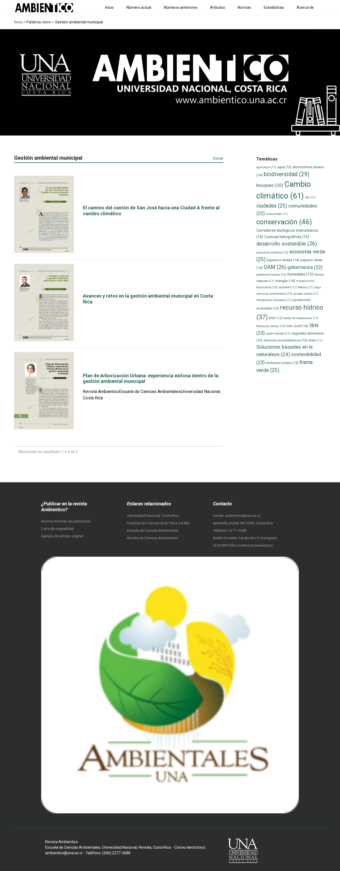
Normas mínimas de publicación (66, 521)
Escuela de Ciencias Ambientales (152, 530)
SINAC (315, 340)
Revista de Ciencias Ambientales (152, 538)
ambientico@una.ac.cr (243, 516)
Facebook (247, 538)
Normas (244, 7)
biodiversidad (286, 174)
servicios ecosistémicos (285, 340)
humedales (300, 274)
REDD (275, 318)
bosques (269, 185)
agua (284, 167)
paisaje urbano (305, 293)
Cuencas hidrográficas (286, 237)
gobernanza (304, 267)
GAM (275, 267)
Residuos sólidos (271, 326)
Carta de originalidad (57, 529)
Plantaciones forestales (274, 300)
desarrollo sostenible (286, 244)
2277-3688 (237, 530)
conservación (284, 222)
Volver (218, 158)
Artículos (217, 7)
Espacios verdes (283, 260)
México (305, 287)
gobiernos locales (271, 274)
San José (297, 326)
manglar (285, 281)
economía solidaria (272, 252)
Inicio (109, 7)
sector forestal (278, 333)
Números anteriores (180, 7)
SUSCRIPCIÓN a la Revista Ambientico (243, 545)
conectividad (277, 214)
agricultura (266, 167)
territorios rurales (282, 363)
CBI (310, 197)
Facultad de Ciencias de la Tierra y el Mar (158, 523)
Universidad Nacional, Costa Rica (152, 516)
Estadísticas (274, 7)
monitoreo (288, 287)
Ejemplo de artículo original (62, 536)
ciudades (271, 206)
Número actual (138, 7)
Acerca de (305, 7)
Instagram (269, 538)
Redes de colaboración (300, 318)
